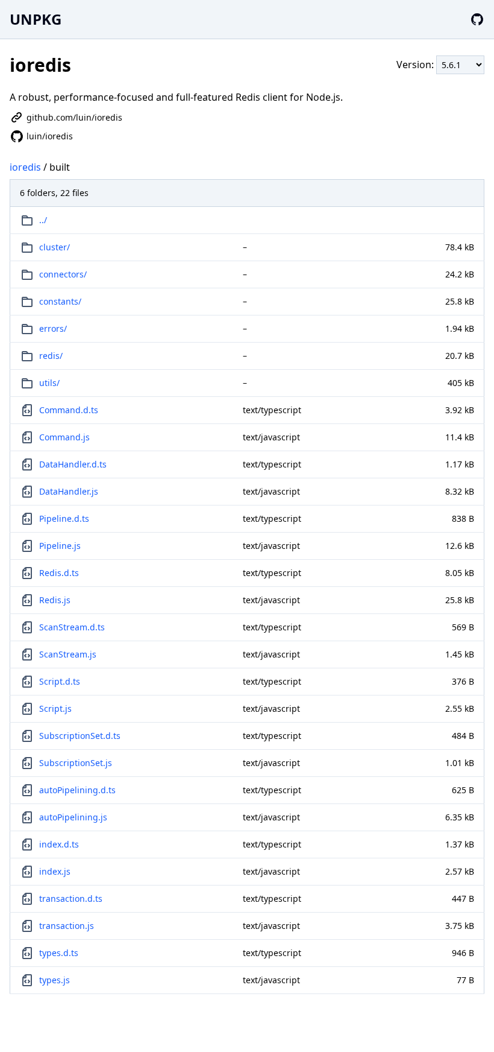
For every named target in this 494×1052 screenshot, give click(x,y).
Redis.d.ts (59, 572)
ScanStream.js (67, 654)
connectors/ (63, 274)
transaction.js (66, 925)
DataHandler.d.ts (73, 464)
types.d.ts (58, 953)
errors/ (53, 328)
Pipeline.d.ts (64, 518)
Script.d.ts (59, 681)
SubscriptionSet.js (75, 762)
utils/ (49, 382)
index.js (54, 871)
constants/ (60, 301)
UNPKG (35, 19)
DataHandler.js (68, 491)
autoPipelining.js (73, 817)
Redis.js (54, 600)
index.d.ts (59, 844)
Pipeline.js (60, 545)
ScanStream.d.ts (72, 627)
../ (43, 220)
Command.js (64, 437)
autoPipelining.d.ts (77, 790)
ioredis (25, 167)
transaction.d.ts (70, 898)
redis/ (51, 355)
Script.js (55, 708)
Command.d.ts (68, 410)
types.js (54, 980)
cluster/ (54, 247)
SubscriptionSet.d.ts (79, 735)
